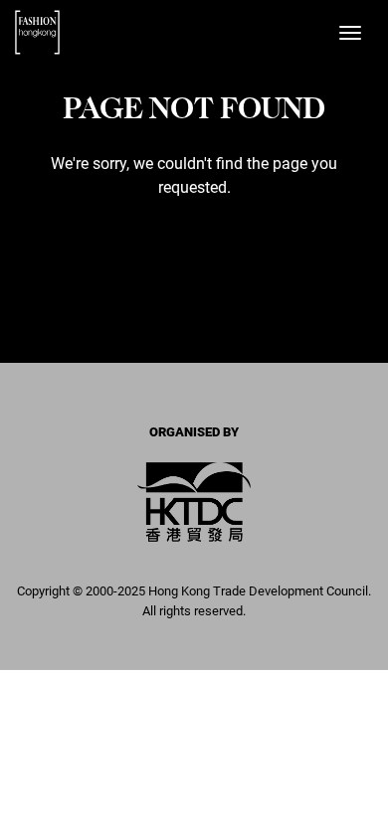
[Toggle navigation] (350, 33)
